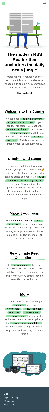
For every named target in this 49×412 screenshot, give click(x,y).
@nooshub (9, 401)
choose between (24, 220)
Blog (6, 394)
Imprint (7, 397)
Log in (44, 3)
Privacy (15, 397)
